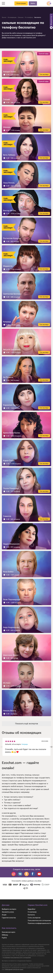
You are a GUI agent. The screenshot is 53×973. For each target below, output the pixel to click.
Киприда (25, 744)
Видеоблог (31, 909)
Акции (4, 915)
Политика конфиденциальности (39, 923)
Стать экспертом (34, 918)
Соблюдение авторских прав (14, 969)
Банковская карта (8, 932)
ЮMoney (5, 935)
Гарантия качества (9, 918)
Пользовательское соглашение (39, 920)
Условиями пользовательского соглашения (17, 957)
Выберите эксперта (9, 909)
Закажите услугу (8, 912)
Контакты (31, 915)
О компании (32, 912)
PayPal (4, 938)
